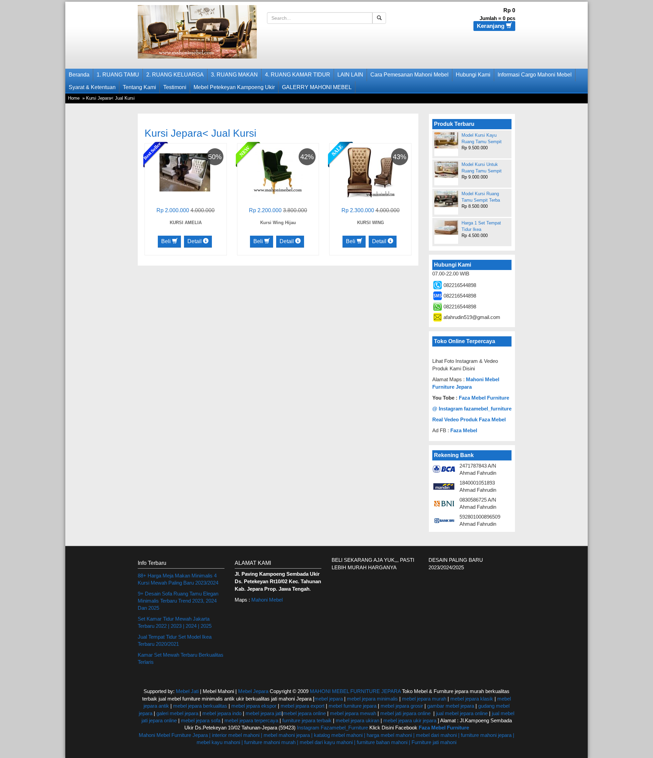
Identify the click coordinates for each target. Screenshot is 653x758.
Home (74, 98)
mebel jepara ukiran (357, 720)
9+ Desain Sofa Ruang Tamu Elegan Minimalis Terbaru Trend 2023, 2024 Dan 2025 (178, 601)
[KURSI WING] (370, 172)
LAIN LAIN (350, 75)
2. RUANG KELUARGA (175, 75)
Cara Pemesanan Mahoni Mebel (409, 75)
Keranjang (491, 26)
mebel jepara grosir (402, 706)
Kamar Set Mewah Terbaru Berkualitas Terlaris (180, 658)
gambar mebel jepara (450, 706)
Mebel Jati (187, 691)
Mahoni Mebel (267, 600)
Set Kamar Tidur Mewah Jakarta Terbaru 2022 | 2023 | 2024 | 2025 (175, 622)
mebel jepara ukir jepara (410, 720)
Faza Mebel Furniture (484, 398)
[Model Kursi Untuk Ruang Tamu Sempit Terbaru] (446, 170)
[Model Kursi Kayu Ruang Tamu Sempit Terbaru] (446, 140)
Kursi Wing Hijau (278, 222)
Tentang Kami (139, 87)
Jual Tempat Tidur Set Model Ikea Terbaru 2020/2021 (175, 640)
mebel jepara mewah (353, 713)
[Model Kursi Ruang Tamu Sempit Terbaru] (446, 199)
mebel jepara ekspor (254, 706)
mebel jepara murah (423, 699)
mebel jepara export (302, 706)
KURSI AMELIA (186, 222)
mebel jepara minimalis (372, 699)
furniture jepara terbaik (307, 720)
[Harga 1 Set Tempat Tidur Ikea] (446, 227)
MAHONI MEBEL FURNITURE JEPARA (355, 691)
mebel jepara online (304, 713)
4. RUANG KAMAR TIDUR (297, 75)
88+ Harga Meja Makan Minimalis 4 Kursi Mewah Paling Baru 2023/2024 (178, 579)
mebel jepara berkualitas (200, 706)
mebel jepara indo (221, 713)
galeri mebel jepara (177, 713)
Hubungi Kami (473, 75)
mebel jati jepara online (405, 713)
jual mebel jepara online (462, 713)
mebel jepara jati (263, 713)
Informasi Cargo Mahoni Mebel (535, 75)
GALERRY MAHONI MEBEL (317, 87)
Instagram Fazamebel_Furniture (332, 727)
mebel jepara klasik (471, 699)
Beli (166, 241)
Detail (195, 241)
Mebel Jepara (253, 691)
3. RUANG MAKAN (234, 75)
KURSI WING (370, 222)
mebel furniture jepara (352, 706)
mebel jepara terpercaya (251, 720)
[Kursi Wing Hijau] (277, 172)
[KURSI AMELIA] (185, 172)
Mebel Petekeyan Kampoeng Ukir (234, 87)
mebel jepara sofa (200, 720)
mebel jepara (328, 699)
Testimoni (174, 87)
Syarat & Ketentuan (92, 87)
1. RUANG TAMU (118, 75)
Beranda (79, 75)
